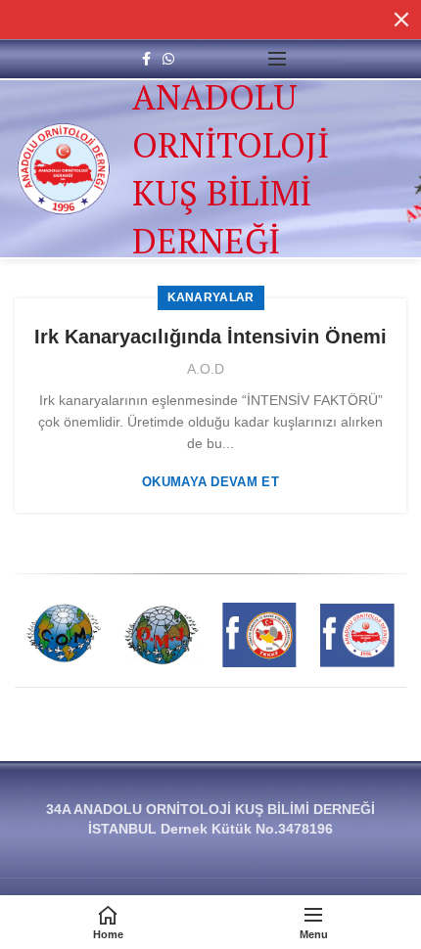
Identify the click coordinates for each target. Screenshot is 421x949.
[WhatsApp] (168, 58)
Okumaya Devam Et (210, 481)
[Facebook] (146, 58)
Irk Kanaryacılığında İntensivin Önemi (210, 336)
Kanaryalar (211, 297)
